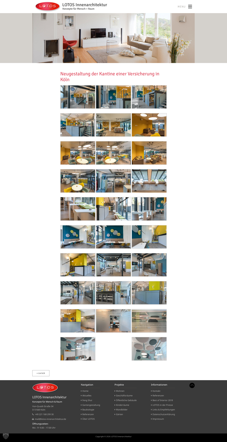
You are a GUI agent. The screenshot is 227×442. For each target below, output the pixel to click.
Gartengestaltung (91, 405)
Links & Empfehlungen (164, 409)
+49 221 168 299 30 (44, 414)
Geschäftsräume (124, 395)
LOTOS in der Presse (163, 405)
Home (85, 390)
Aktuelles (86, 395)
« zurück (41, 373)
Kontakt (156, 390)
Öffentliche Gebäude (126, 400)
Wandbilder (122, 409)
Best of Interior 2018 (163, 400)
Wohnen (120, 390)
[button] (6, 436)
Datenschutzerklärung (164, 414)
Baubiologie (88, 409)
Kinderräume (122, 405)
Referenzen (88, 414)
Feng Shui (87, 400)
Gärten (119, 414)
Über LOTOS (88, 418)
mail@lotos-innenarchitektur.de (50, 419)
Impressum (158, 418)
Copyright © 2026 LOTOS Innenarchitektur (114, 436)
